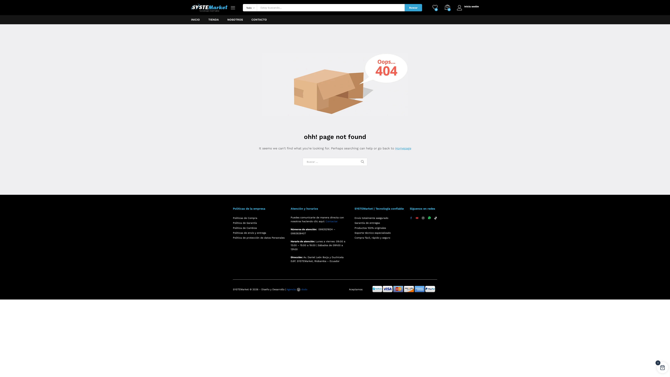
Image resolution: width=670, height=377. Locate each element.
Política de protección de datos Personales (259, 237)
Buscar (413, 7)
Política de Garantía (245, 222)
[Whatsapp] (429, 218)
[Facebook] (411, 218)
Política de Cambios (245, 228)
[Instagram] (423, 218)
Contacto (259, 19)
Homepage (403, 148)
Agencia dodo (296, 289)
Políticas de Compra (245, 218)
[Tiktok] (436, 218)
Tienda (213, 19)
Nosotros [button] (235, 19)
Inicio (195, 19)
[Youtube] (417, 218)
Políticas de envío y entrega (249, 232)
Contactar (332, 221)
